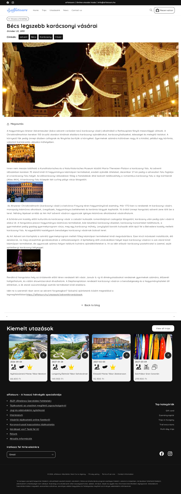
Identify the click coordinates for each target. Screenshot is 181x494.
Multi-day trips (167, 429)
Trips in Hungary (166, 420)
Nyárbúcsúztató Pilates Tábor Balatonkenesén (31, 374)
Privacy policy (94, 474)
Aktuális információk (21, 438)
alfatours (57, 474)
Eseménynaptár (166, 415)
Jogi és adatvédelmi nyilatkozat (27, 410)
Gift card (170, 410)
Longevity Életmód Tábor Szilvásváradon (71, 374)
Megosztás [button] (17, 123)
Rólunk (13, 433)
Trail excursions (167, 424)
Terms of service (108, 474)
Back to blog (92, 305)
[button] (151, 10)
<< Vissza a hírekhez (17, 19)
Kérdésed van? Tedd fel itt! (24, 429)
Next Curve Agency (78, 474)
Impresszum (16, 415)
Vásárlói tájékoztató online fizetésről (30, 419)
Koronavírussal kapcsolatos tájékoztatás (32, 424)
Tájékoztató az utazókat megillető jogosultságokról (38, 405)
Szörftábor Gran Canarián (147, 374)
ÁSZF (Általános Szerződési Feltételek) (30, 400)
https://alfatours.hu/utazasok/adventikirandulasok (54, 294)
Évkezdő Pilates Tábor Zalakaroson (109, 374)
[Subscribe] (52, 454)
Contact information (125, 474)
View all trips (163, 328)
